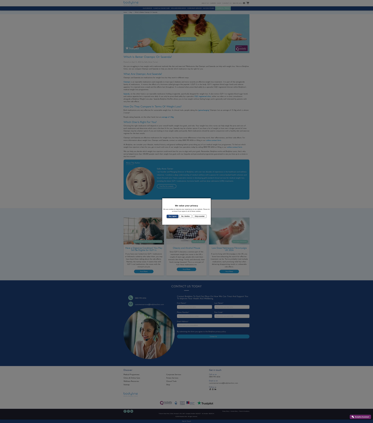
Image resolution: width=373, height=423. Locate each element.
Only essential (199, 216)
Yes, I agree (172, 216)
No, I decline (185, 216)
